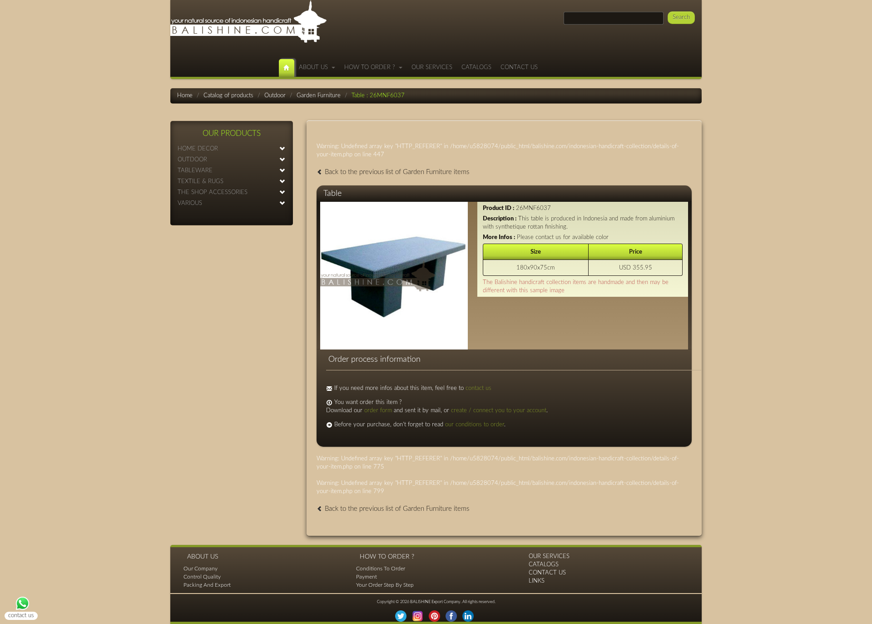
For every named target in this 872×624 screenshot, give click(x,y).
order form (378, 411)
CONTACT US (519, 67)
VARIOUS (190, 203)
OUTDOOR (192, 160)
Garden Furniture (319, 96)
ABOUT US (315, 67)
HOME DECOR (198, 149)
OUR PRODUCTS (232, 133)
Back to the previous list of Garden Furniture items (396, 172)
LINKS (537, 581)
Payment (366, 576)
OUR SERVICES (431, 67)
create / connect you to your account (498, 411)
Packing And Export (207, 585)
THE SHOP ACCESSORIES (213, 192)
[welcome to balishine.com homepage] (286, 68)
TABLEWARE (195, 171)
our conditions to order (474, 425)
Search (681, 17)
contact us (478, 388)
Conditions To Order (380, 568)
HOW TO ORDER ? (371, 67)
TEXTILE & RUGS (200, 182)
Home (185, 96)
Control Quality (202, 576)
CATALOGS (476, 67)
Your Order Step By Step (385, 585)
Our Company (200, 568)
